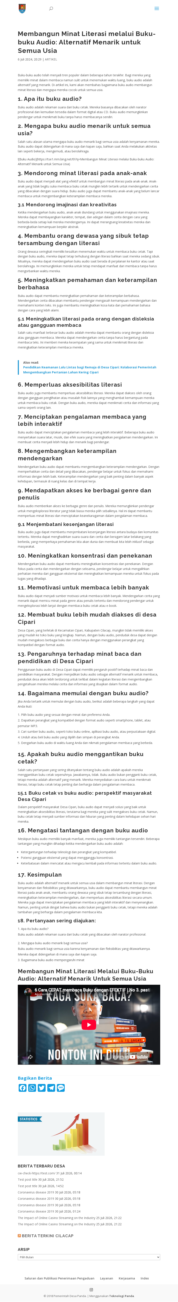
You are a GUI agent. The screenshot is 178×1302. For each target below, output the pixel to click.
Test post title (27, 1179)
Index (145, 1278)
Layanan (106, 1278)
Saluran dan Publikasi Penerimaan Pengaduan (59, 1278)
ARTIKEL (51, 59)
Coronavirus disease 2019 (36, 1192)
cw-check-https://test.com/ (36, 1173)
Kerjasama (127, 1278)
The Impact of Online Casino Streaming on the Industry (56, 1218)
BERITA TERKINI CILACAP (48, 1236)
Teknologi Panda (121, 1296)
